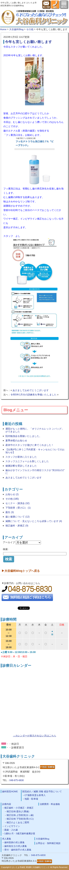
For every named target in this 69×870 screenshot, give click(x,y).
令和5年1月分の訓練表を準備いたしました (33, 394)
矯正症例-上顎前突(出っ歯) (20, 815)
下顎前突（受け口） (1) (18, 507)
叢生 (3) (9, 512)
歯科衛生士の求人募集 (15, 846)
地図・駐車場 (31, 799)
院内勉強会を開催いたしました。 (23, 436)
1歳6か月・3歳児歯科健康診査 (19, 833)
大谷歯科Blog (42, 838)
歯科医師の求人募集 (14, 842)
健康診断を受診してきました (21, 465)
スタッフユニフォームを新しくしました (27, 461)
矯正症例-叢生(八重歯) (18, 811)
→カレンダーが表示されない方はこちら (34, 735)
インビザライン (12, 826)
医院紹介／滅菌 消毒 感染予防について (42, 791)
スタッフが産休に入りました (21, 456)
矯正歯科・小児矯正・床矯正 (19, 807)
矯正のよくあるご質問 (18, 822)
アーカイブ (9, 542)
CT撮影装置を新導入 (35, 795)
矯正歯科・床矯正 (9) (16, 525)
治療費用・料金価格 (50, 804)
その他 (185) (12, 498)
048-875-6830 (16, 780)
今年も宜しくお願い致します (28, 42)
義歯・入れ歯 (11, 830)
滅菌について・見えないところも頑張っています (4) (33, 521)
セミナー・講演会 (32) (17, 503)
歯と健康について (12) (17, 516)
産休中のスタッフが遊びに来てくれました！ (29, 445)
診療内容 (6, 804)
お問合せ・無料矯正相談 (48, 843)
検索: (5, 549)
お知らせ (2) (12, 494)
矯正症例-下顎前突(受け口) (20, 819)
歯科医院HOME (10, 791)
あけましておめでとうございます (31, 390)
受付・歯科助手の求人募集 (17, 849)
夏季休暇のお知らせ (16, 440)
